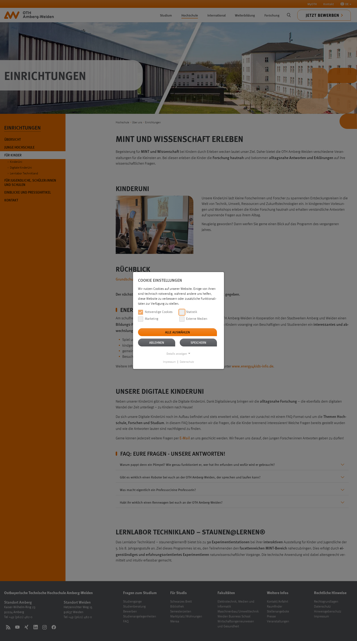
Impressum (169, 361)
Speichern (198, 342)
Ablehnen (156, 342)
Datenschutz (187, 361)
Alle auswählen (177, 332)
